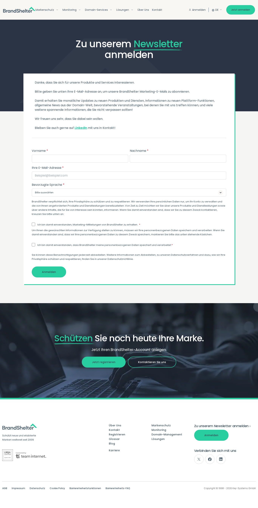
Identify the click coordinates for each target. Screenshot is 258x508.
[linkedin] (221, 459)
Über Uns (143, 10)
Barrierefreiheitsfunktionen (85, 488)
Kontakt (157, 10)
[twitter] (199, 459)
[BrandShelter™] (19, 10)
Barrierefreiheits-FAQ (118, 488)
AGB (4, 488)
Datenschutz (37, 488)
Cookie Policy (57, 488)
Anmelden (199, 10)
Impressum (18, 488)
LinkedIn (81, 128)
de (217, 10)
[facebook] (210, 459)
